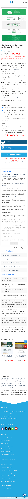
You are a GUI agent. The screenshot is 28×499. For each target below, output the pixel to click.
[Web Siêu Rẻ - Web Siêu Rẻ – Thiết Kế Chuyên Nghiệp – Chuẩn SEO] (14, 2)
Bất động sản (8, 381)
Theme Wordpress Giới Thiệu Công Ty (15, 42)
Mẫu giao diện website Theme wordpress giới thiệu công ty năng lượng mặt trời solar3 (21, 357)
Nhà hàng (22, 383)
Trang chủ (3, 42)
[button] (2, 2)
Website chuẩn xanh (19, 69)
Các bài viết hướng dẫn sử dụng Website (11, 266)
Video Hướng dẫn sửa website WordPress (11, 259)
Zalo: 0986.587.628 (14, 135)
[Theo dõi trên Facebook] (2, 428)
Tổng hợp (14, 378)
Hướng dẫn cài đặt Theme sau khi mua (11, 255)
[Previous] (1, 365)
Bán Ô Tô (15, 381)
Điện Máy (11, 380)
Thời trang (21, 381)
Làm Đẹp (9, 383)
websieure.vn (9, 421)
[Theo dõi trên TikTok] (6, 428)
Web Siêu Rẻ (7, 489)
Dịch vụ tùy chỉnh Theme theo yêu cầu (14, 162)
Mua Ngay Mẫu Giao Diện (14, 154)
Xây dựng (19, 385)
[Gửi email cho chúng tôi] (9, 428)
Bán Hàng (20, 378)
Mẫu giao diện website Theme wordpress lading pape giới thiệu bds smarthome (7, 357)
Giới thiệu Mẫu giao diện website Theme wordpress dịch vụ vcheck (13, 175)
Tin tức (21, 380)
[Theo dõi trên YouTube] (16, 428)
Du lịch (17, 380)
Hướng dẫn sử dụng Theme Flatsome (10, 262)
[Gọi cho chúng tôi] (12, 428)
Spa (15, 385)
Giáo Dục (3, 383)
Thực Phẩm (16, 383)
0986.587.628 (9, 416)
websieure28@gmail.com (11, 418)
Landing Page (10, 387)
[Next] (5, 365)
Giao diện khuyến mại (20, 387)
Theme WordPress (5, 378)
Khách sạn (3, 385)
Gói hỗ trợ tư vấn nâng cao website (11, 98)
